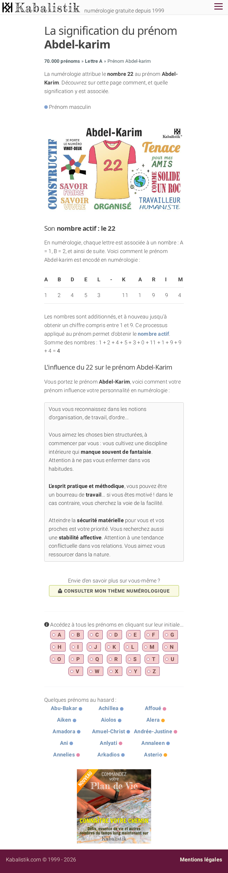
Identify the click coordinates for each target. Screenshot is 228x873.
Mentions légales (201, 859)
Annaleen (152, 743)
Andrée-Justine (153, 731)
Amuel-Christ (108, 731)
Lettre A (93, 61)
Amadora (64, 731)
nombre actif (153, 334)
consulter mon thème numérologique (117, 591)
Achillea (108, 708)
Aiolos (108, 720)
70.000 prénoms (62, 61)
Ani (64, 743)
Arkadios (108, 754)
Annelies (64, 754)
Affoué (153, 708)
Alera (153, 720)
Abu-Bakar (64, 708)
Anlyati (108, 743)
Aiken (64, 720)
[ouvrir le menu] (218, 7)
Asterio (153, 754)
